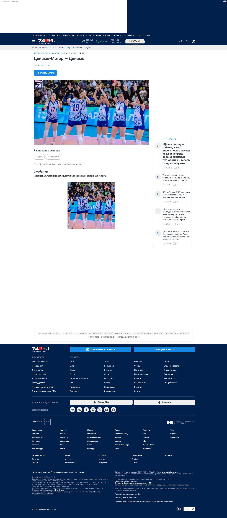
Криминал (109, 366)
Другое (88, 47)
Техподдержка (38, 383)
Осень (137, 366)
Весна (72, 370)
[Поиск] (181, 41)
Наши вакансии (39, 378)
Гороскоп (117, 35)
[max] (93, 409)
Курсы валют (130, 35)
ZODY (148, 35)
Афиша (106, 35)
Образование (110, 391)
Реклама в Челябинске (177, 333)
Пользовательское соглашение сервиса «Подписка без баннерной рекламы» (144, 501)
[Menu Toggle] (33, 41)
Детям (61, 47)
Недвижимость (39, 35)
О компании (37, 370)
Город (72, 374)
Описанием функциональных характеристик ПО (133, 483)
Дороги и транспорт (79, 378)
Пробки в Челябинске (49, 333)
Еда (71, 383)
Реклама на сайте (40, 361)
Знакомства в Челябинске (101, 337)
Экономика (169, 378)
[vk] (79, 409)
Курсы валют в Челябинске (89, 333)
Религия (138, 387)
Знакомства (68, 35)
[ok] (86, 409)
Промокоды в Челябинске (118, 333)
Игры (140, 35)
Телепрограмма (93, 35)
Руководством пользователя (126, 481)
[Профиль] (193, 41)
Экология (168, 374)
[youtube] (106, 409)
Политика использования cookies (127, 494)
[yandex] (113, 409)
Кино (34, 47)
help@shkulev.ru (49, 494)
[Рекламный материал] (135, 41)
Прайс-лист (37, 366)
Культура (108, 370)
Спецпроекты (170, 383)
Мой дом (108, 378)
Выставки (77, 47)
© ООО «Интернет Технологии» (44, 509)
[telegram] (72, 409)
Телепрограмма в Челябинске (148, 333)
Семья (137, 391)
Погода (80, 35)
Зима (106, 361)
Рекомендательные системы (125, 498)
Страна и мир (170, 370)
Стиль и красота (171, 366)
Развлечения (140, 383)
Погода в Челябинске (128, 337)
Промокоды (55, 35)
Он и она (138, 361)
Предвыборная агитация (43, 387)
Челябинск (39, 53)
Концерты (43, 47)
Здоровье (74, 391)
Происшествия (141, 374)
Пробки (102, 41)
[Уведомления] (187, 41)
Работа (137, 378)
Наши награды (39, 374)
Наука (107, 383)
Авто (72, 361)
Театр (53, 47)
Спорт (68, 47)
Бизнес (73, 366)
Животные (75, 387)
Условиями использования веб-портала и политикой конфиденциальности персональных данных (152, 485)
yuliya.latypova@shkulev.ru (168, 472)
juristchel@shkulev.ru (92, 492)
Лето (106, 374)
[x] (99, 409)
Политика (138, 370)
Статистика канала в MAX (44, 391)
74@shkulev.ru (60, 490)
